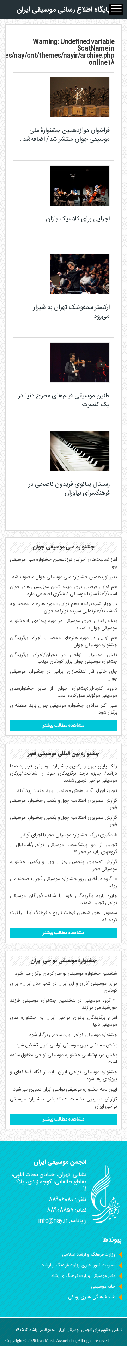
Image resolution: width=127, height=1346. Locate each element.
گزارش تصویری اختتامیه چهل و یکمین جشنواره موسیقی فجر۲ (63, 804)
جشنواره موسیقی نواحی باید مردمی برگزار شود (73, 1035)
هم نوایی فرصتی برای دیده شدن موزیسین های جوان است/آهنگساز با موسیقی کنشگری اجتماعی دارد (63, 590)
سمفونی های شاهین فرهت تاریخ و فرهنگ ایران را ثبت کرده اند (63, 916)
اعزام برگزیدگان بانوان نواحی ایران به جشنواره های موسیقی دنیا (63, 1021)
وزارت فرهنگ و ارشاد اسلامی (88, 1255)
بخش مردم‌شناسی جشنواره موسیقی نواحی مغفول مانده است (63, 1058)
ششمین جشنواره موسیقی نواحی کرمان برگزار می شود (66, 974)
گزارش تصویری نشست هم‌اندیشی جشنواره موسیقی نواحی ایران (63, 1103)
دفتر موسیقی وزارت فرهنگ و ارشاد (83, 1276)
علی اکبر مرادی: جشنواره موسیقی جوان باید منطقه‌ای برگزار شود (63, 709)
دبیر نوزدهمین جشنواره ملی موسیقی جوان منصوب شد (64, 577)
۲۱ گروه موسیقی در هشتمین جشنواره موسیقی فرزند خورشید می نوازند (63, 1004)
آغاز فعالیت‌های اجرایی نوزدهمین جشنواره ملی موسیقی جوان (63, 563)
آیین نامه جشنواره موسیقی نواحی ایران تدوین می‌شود (65, 1089)
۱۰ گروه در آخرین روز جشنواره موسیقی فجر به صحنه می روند (63, 882)
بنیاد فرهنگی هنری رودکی (91, 1297)
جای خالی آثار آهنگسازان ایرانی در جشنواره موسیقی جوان (63, 675)
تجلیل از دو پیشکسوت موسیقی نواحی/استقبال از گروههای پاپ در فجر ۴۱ (63, 848)
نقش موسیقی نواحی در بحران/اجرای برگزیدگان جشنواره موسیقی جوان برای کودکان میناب (63, 658)
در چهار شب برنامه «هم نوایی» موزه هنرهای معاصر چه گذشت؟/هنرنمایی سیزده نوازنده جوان (63, 607)
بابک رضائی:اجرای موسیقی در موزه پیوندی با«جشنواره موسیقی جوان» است (63, 624)
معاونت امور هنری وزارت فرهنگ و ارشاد (78, 1265)
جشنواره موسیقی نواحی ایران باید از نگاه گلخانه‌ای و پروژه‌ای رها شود (63, 1075)
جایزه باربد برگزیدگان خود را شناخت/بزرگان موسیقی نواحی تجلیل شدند (63, 899)
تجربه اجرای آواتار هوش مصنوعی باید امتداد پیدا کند (67, 791)
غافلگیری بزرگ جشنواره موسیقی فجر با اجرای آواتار (69, 835)
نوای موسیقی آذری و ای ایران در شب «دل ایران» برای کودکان (63, 987)
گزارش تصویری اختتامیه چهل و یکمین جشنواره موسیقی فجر (63, 821)
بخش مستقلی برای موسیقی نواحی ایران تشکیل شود (66, 1045)
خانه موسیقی (103, 1286)
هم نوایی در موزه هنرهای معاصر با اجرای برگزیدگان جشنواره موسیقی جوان (63, 641)
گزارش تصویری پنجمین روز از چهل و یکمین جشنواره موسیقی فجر (63, 865)
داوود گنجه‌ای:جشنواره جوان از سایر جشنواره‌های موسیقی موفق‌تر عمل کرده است (63, 692)
